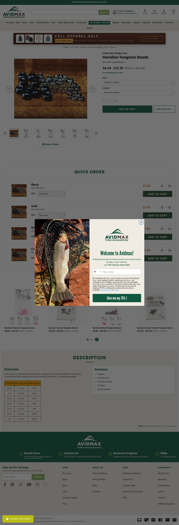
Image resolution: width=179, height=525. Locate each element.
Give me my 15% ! (117, 298)
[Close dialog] (141, 222)
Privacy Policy (106, 290)
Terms (116, 290)
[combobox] (97, 272)
